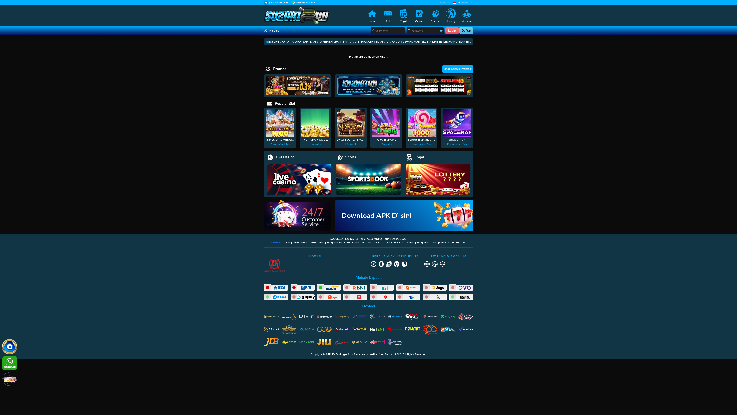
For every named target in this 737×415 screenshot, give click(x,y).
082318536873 (305, 2)
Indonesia (463, 2)
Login (452, 30)
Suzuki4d (276, 242)
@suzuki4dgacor (279, 2)
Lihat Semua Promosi (458, 69)
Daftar (466, 30)
